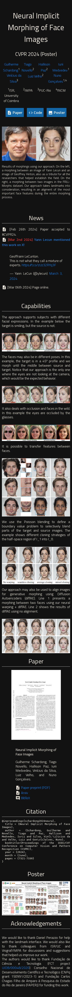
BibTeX (25, 798)
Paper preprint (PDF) (35, 787)
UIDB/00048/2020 (15, 967)
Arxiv (24, 792)
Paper (14, 112)
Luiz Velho (35, 76)
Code (35, 112)
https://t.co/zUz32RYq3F (39, 265)
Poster (56, 112)
